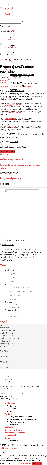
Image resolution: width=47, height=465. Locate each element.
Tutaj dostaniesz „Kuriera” (21, 76)
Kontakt (7, 14)
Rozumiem (37, 463)
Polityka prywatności (9, 447)
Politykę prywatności (22, 463)
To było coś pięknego (11, 178)
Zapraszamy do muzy (11, 159)
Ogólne (12, 38)
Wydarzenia (10, 39)
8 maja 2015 (5, 79)
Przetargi (13, 299)
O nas (7, 4)
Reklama (8, 9)
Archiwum (14, 141)
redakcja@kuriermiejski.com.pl (20, 257)
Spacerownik (10, 310)
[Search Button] (23, 21)
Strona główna (6, 59)
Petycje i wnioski (17, 90)
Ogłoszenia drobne (13, 304)
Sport (12, 61)
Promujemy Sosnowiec (15, 307)
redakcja (16, 77)
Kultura (13, 54)
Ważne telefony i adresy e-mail (23, 83)
